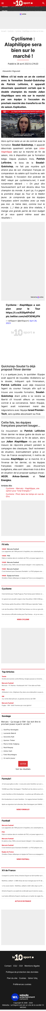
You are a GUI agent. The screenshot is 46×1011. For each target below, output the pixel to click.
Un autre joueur (9, 758)
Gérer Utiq (32, 978)
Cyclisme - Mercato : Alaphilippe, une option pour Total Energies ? (22, 489)
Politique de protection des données (22, 972)
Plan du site (12, 978)
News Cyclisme (23, 619)
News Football (23, 859)
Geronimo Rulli (9, 737)
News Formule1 (23, 809)
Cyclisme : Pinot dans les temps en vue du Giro (25, 495)
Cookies (22, 978)
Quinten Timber (9, 740)
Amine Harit (8, 751)
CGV (21, 966)
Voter (23, 764)
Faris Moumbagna (10, 754)
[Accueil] (23, 3)
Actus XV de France (23, 901)
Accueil (3, 31)
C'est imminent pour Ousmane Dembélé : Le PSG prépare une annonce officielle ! (24, 9)
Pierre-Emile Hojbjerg (11, 744)
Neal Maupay (8, 747)
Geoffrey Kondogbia (11, 730)
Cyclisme (11, 31)
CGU (15, 966)
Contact (7, 966)
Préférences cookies (22, 984)
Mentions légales (32, 966)
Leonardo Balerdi (10, 733)
